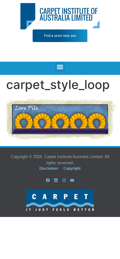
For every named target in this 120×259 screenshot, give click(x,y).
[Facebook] (48, 180)
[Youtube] (72, 180)
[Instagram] (64, 180)
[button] (60, 67)
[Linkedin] (56, 180)
